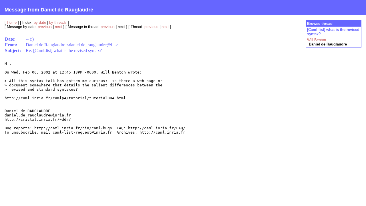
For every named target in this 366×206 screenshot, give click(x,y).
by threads (58, 22)
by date (40, 22)
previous (45, 27)
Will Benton (316, 40)
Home (12, 22)
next (58, 27)
